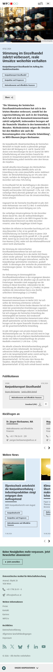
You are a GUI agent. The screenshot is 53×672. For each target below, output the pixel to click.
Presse (5, 606)
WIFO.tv (6, 618)
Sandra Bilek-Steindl (29, 391)
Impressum (7, 638)
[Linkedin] (36, 646)
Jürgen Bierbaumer (12, 391)
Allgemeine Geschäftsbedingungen (17, 634)
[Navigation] (40, 3)
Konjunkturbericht (13, 513)
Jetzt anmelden (13, 562)
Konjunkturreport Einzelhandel (15, 75)
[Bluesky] (20, 646)
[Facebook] (28, 646)
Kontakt (6, 610)
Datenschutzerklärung (12, 629)
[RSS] (4, 646)
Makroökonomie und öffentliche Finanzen (20, 85)
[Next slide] (49, 448)
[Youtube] (44, 646)
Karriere (6, 614)
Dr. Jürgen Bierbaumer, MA (19, 421)
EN (48, 3)
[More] (46, 404)
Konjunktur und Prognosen (14, 80)
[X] (12, 646)
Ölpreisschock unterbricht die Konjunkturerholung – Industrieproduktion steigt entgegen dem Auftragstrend (20, 492)
